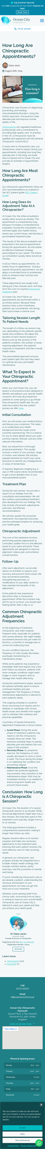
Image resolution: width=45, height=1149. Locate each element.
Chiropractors (9, 127)
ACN (32, 942)
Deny (22, 1134)
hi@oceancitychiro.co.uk (22, 997)
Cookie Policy (13, 1146)
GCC (21, 942)
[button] (41, 1105)
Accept (23, 1128)
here (21, 408)
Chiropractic (13, 961)
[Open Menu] (42, 20)
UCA (26, 942)
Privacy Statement (28, 1146)
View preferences (22, 1140)
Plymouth (11, 964)
